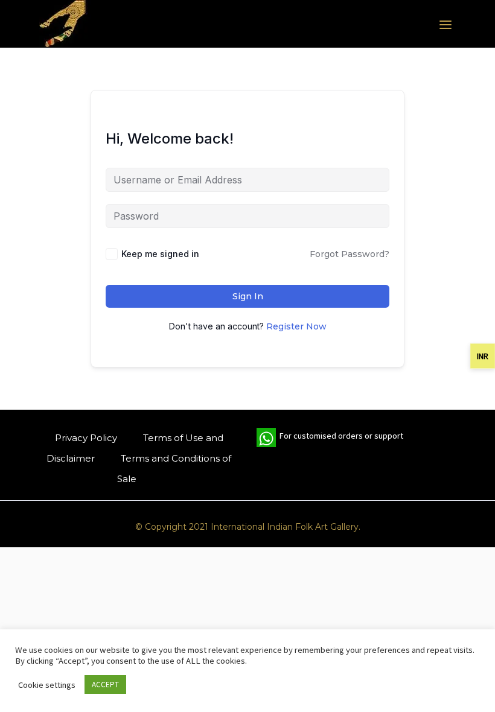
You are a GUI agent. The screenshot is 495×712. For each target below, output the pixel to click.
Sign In (247, 296)
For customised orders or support (330, 438)
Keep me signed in (160, 254)
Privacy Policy (86, 437)
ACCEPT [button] (105, 684)
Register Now (296, 326)
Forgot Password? (349, 254)
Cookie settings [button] (46, 684)
